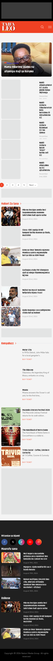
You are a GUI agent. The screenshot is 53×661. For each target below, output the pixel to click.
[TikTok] (21, 542)
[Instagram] (39, 542)
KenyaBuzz (7, 343)
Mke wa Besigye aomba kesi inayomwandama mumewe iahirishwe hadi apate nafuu (35, 605)
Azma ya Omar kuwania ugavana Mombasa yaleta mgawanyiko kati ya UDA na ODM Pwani (36, 632)
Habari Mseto (13, 63)
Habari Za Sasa (10, 203)
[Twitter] (13, 542)
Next (32, 185)
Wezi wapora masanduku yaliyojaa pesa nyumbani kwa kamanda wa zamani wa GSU (35, 556)
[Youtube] (30, 542)
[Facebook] (4, 542)
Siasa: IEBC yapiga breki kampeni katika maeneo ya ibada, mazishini (37, 619)
